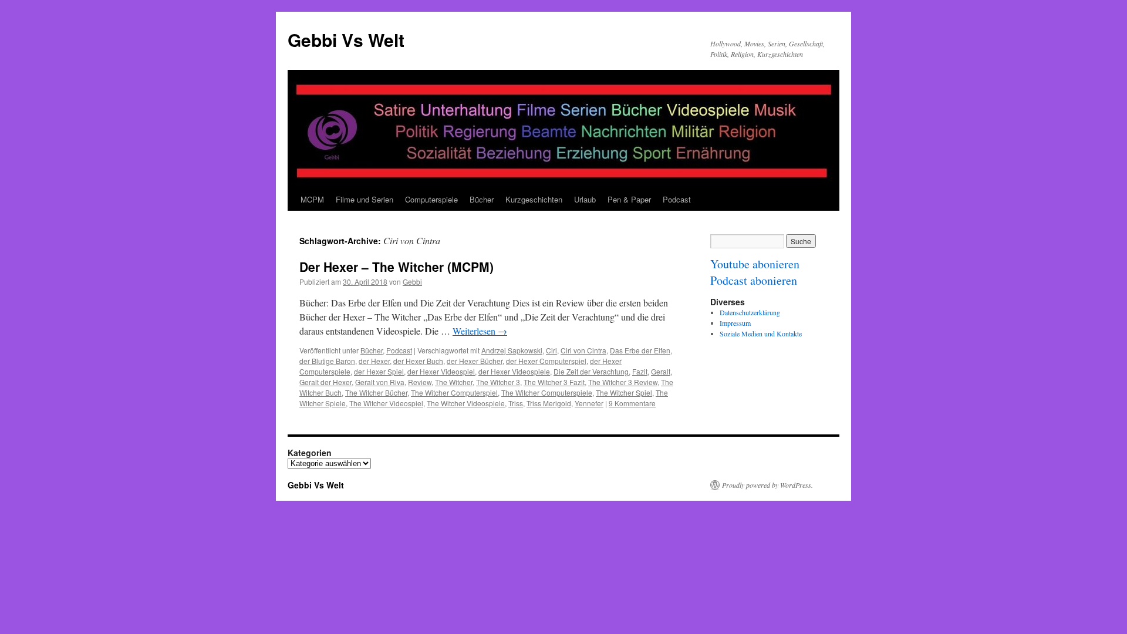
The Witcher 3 (498, 382)
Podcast (677, 199)
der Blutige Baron (327, 361)
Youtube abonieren (754, 264)
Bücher (482, 199)
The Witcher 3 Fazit (554, 382)
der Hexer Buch (418, 361)
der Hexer (374, 361)
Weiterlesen (480, 331)
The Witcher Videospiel (386, 403)
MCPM (312, 199)
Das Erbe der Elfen (640, 350)
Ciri (551, 350)
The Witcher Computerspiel (454, 392)
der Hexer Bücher (474, 361)
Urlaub (585, 199)
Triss (515, 403)
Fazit (639, 371)
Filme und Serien (364, 199)
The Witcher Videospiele (466, 403)
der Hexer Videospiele (514, 371)
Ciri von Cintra (583, 350)
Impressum (735, 323)
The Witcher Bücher (376, 392)
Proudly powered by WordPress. (767, 485)
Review (419, 382)
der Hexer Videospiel (441, 371)
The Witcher (454, 382)
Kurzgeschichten (533, 199)
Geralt (660, 371)
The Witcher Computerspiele (546, 392)
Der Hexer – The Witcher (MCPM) (396, 266)
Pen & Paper (629, 199)
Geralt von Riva (379, 382)
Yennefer (589, 403)
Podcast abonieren (753, 280)
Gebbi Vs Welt (346, 39)
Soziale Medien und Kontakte (761, 333)
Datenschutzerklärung (750, 312)
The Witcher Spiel (624, 392)
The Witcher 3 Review (622, 382)
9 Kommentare (632, 403)
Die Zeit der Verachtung (591, 371)
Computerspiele (431, 199)
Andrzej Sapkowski (511, 350)
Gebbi (412, 281)
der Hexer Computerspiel (546, 361)
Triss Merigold (549, 403)
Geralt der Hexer (325, 382)
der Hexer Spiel (379, 371)
